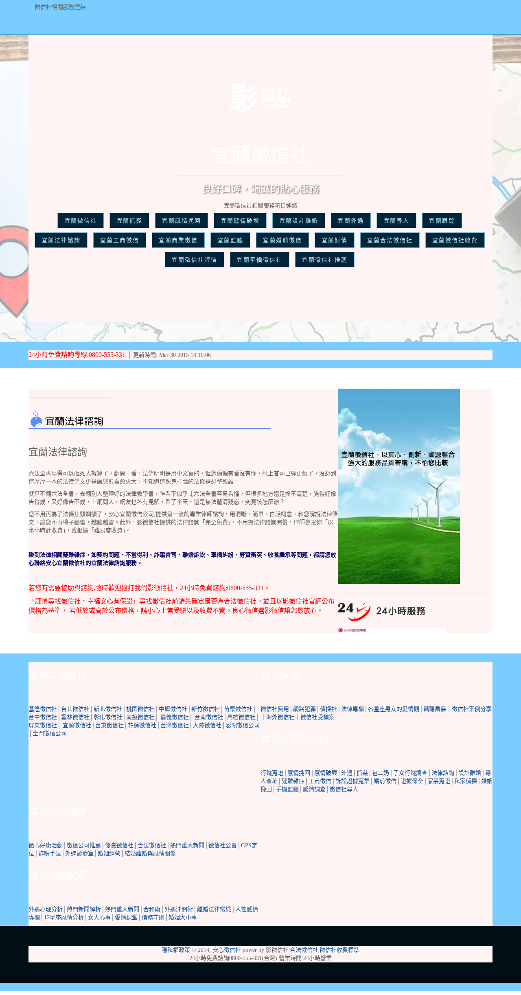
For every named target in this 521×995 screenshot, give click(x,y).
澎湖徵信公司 (242, 725)
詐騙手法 (49, 854)
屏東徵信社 (42, 725)
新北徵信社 (108, 709)
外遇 (346, 773)
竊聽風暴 (434, 709)
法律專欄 (352, 709)
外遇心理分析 (45, 909)
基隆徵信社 (42, 709)
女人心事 (99, 917)
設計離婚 (469, 773)
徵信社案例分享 (472, 709)
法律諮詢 (442, 773)
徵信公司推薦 (84, 845)
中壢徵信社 (173, 709)
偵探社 (328, 709)
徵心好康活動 (45, 845)
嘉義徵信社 (174, 717)
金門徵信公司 (50, 733)
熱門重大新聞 (187, 845)
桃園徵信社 (140, 709)
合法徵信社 (152, 845)
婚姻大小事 (183, 917)
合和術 (151, 909)
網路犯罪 (304, 709)
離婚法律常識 (214, 909)
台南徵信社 (209, 717)
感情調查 (314, 789)
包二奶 (380, 773)
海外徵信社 (280, 717)
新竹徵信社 (205, 709)
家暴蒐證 (438, 781)
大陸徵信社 (207, 725)
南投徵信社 (140, 717)
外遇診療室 (79, 854)
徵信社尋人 (344, 789)
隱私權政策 (176, 950)
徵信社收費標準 (339, 950)
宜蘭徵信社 (77, 725)
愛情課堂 (126, 917)
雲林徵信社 (75, 717)
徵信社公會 (222, 845)
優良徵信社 (119, 845)
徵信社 (232, 950)
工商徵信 (320, 781)
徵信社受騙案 (317, 717)
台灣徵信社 (174, 725)
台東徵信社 (109, 725)
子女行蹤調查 (410, 773)
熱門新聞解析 (84, 909)
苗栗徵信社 (238, 709)
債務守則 (153, 917)
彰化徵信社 (108, 717)
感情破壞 (325, 773)
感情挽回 (298, 773)
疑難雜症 (293, 781)
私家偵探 (465, 781)
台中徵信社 (42, 717)
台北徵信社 (75, 709)
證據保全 (412, 781)
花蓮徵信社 (142, 725)
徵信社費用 (274, 709)
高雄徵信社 (241, 717)
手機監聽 (287, 789)
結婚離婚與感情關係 (150, 854)
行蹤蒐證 (271, 773)
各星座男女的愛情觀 (393, 709)
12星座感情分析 (64, 917)
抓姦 (362, 773)
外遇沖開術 (178, 909)
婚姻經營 (109, 854)
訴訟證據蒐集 (352, 781)
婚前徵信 (385, 781)
